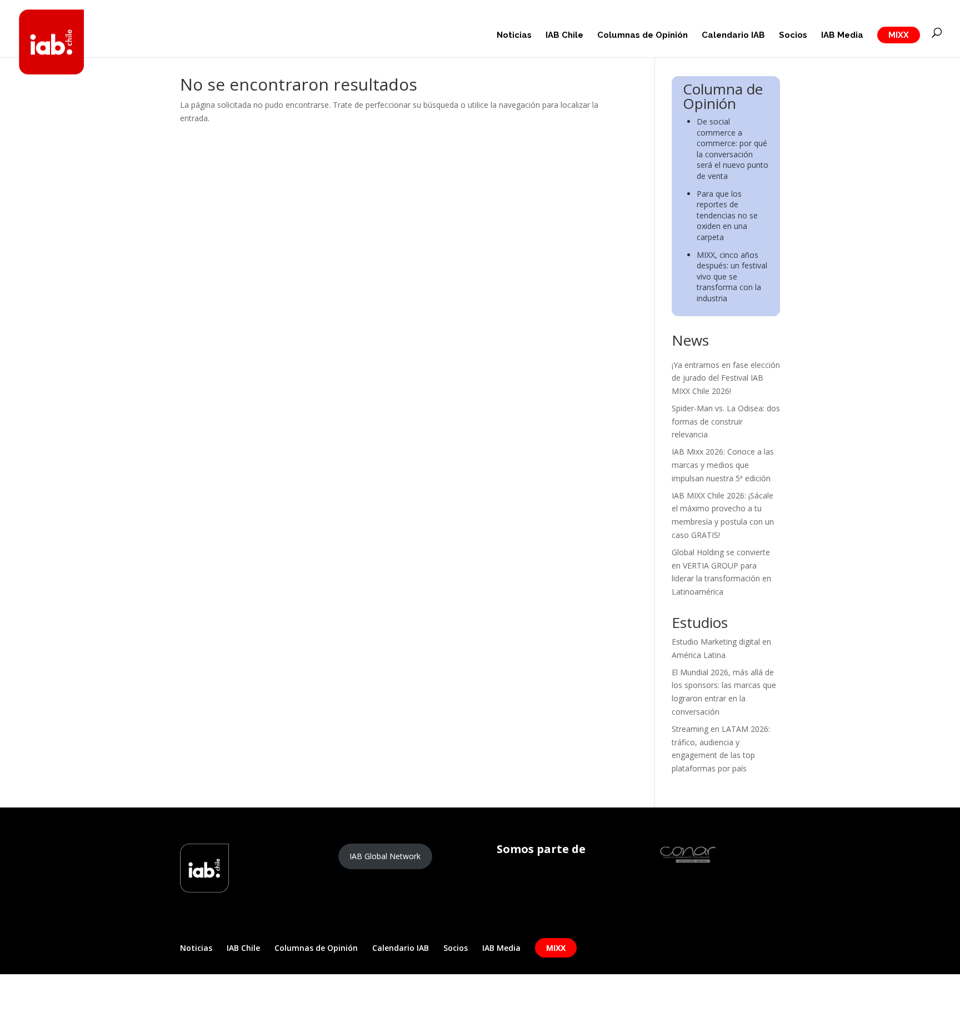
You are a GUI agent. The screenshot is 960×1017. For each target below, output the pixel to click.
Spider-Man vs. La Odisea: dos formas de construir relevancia (726, 421)
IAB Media (842, 35)
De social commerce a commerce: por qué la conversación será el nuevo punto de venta (732, 148)
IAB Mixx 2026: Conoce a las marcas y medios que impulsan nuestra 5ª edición (723, 464)
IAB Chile (564, 35)
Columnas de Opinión (642, 35)
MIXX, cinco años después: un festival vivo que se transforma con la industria (732, 276)
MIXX (898, 35)
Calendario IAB (733, 35)
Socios (793, 35)
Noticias (514, 35)
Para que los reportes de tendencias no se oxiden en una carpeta (727, 215)
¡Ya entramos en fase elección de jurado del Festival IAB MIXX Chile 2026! (726, 378)
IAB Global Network (385, 856)
